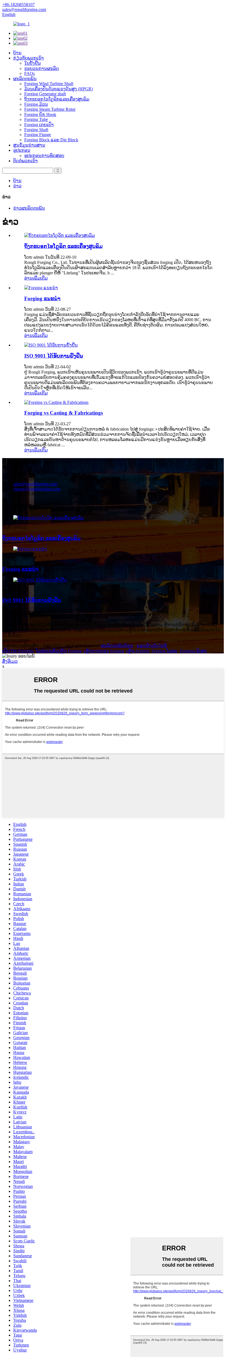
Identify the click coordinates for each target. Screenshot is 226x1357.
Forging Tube (36, 119)
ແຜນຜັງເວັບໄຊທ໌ (152, 645)
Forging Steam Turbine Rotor (50, 109)
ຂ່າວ (17, 185)
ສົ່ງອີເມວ (10, 661)
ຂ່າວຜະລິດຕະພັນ (29, 208)
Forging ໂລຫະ (164, 650)
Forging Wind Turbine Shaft (48, 83)
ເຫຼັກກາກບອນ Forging (104, 650)
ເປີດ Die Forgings (18, 650)
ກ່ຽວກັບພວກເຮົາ (28, 58)
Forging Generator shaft (45, 93)
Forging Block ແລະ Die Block (51, 139)
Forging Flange (37, 134)
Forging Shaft (36, 129)
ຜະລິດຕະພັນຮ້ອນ (117, 645)
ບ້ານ (17, 52)
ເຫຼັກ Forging (137, 650)
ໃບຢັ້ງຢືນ (32, 63)
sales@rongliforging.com (35, 484)
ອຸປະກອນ (21, 150)
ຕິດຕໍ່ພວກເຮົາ (25, 160)
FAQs (29, 73)
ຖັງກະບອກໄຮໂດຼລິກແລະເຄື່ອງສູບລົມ (56, 99)
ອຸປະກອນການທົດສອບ (44, 155)
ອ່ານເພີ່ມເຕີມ (36, 278)
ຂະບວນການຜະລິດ (41, 68)
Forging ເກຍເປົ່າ (39, 124)
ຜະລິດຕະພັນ (25, 78)
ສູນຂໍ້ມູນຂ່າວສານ (29, 145)
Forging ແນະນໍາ (42, 298)
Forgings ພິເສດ (193, 650)
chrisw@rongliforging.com (36, 488)
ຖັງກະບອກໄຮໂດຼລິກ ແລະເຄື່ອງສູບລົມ (63, 246)
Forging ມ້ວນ (36, 104)
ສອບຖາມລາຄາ (16, 640)
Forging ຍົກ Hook (40, 114)
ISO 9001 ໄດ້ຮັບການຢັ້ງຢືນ (53, 356)
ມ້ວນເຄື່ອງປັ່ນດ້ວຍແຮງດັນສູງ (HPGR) (58, 88)
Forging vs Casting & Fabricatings (63, 413)
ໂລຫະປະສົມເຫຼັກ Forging (59, 650)
